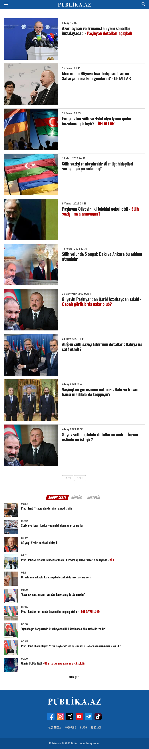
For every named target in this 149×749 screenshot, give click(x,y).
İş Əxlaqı (96, 727)
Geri (68, 478)
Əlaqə (83, 727)
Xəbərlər (70, 727)
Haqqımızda (54, 727)
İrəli (79, 478)
